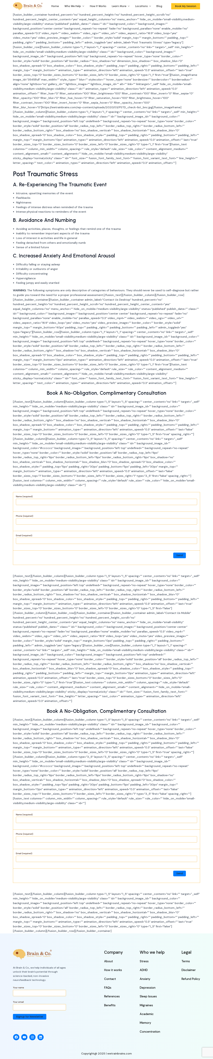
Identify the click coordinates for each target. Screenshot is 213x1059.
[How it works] (113, 970)
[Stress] (144, 961)
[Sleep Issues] (148, 996)
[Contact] (110, 978)
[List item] (16, 1037)
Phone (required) (24, 516)
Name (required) (24, 496)
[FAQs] (107, 987)
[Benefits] (110, 1005)
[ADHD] (144, 970)
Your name (18, 987)
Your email (18, 1001)
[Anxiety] (145, 978)
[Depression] (147, 987)
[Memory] (145, 1022)
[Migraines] (146, 1005)
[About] (108, 961)
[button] (82, 6)
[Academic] (147, 1014)
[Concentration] (150, 1031)
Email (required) (24, 535)
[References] (112, 996)
